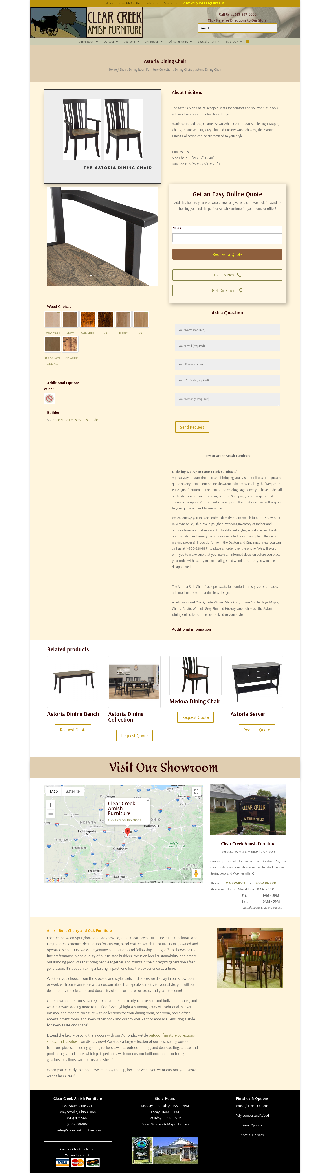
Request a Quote (227, 254)
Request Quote (73, 729)
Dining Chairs (183, 69)
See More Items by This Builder (77, 419)
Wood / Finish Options (252, 1105)
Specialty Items (207, 42)
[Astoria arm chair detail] (102, 284)
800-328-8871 (265, 883)
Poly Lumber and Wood (252, 1115)
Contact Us (171, 3)
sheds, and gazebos (62, 1041)
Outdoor (109, 42)
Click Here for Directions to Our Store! (238, 20)
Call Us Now (224, 275)
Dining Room (86, 42)
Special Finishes (252, 1135)
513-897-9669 (235, 883)
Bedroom (129, 42)
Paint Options (252, 1125)
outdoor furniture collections (172, 1035)
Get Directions (224, 290)
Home (113, 69)
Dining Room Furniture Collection (150, 69)
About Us (153, 3)
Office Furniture (178, 42)
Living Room (151, 42)
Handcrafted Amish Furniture (124, 3)
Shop (122, 69)
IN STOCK (232, 42)
